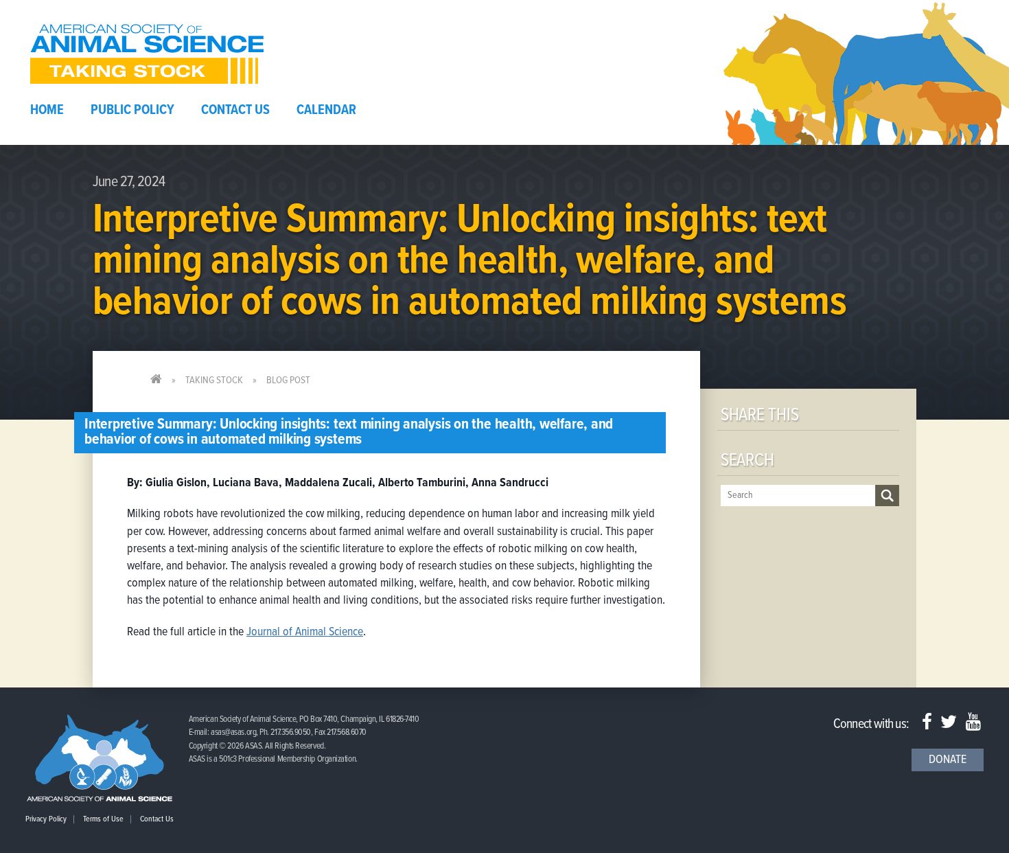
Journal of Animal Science (304, 632)
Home (47, 111)
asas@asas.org (233, 732)
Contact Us (235, 111)
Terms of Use (103, 819)
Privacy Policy (46, 819)
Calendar (326, 111)
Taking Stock (214, 380)
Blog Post (288, 380)
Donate (947, 760)
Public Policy (132, 111)
